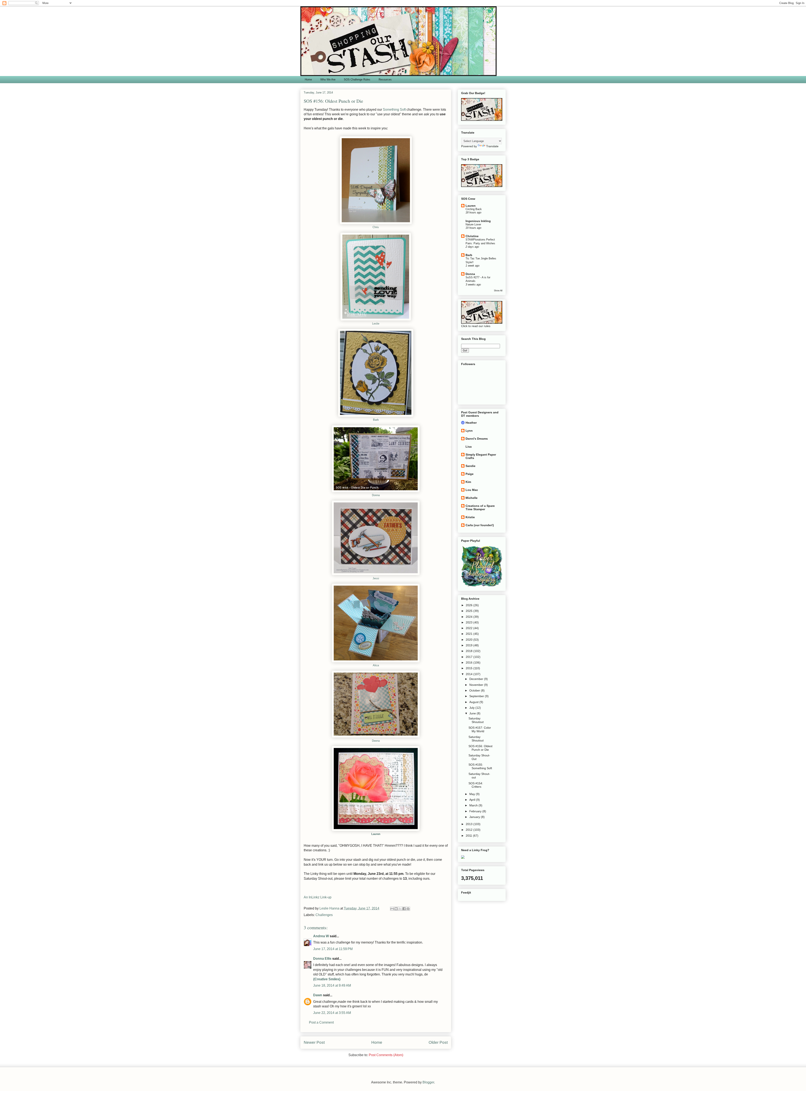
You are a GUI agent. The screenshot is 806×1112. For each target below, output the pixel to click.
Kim (468, 482)
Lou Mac (472, 490)
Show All (498, 290)
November (476, 684)
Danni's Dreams (477, 438)
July (472, 707)
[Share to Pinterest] (408, 909)
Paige (470, 474)
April (472, 799)
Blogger (428, 1082)
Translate (492, 146)
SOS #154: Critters (475, 785)
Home (308, 79)
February (475, 811)
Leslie (375, 323)
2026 (469, 605)
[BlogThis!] (396, 909)
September (477, 696)
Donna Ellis (322, 958)
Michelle (472, 497)
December (476, 679)
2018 (469, 651)
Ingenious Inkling (478, 221)
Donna (376, 495)
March (474, 805)
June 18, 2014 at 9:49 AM (332, 985)
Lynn (469, 430)
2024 (469, 616)
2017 (469, 657)
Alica (376, 665)
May (472, 794)
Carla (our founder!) (480, 525)
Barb (376, 419)
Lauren (375, 834)
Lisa (469, 446)
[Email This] (392, 909)
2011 (469, 835)
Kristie (470, 517)
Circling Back (474, 209)
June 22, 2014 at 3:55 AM (332, 1013)
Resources (385, 79)
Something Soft (394, 109)
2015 (469, 668)
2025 (469, 611)
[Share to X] (400, 909)
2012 (469, 829)
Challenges (324, 915)
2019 (469, 645)
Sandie (470, 466)
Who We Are (327, 79)
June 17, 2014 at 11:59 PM (333, 949)
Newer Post (314, 1042)
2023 (469, 622)
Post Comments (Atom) (386, 1055)
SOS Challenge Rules (357, 79)
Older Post (438, 1042)
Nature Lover (473, 224)
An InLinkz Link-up (317, 897)
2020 (469, 639)
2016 (469, 662)
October (475, 690)
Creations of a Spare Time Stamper (480, 507)
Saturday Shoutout (476, 720)
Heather (471, 422)
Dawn (317, 995)
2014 (469, 674)
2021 (469, 633)
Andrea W (321, 936)
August (474, 702)
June (473, 713)
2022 (469, 628)
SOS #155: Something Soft (480, 766)
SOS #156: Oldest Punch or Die (480, 747)
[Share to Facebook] (404, 909)
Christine (472, 236)
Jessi (376, 578)
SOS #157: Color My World (479, 729)
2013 (469, 824)
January (475, 817)
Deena (376, 740)
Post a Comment (321, 1022)
